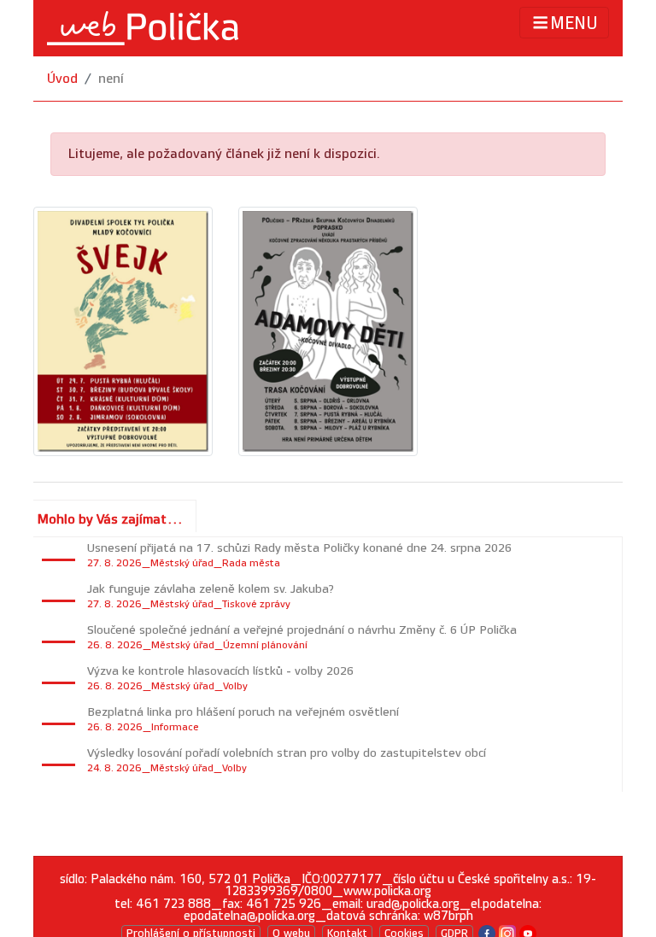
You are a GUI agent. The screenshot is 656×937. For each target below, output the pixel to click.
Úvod (62, 79)
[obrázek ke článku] (123, 331)
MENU (574, 24)
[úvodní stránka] (142, 28)
